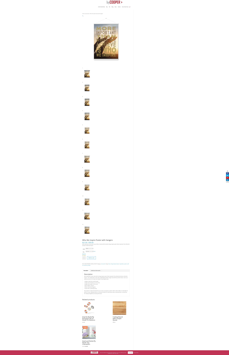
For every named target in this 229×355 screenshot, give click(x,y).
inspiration (121, 263)
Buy (107, 6)
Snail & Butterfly (101, 6)
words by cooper (87, 265)
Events (119, 6)
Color (84, 249)
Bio (109, 6)
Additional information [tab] (95, 270)
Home (83, 13)
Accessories (87, 13)
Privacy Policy (136, 352)
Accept (130, 352)
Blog (112, 6)
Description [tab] (86, 270)
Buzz (116, 6)
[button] (82, 15)
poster (125, 263)
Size (83, 252)
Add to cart (91, 258)
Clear (94, 251)
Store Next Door (125, 6)
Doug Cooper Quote (115, 263)
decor (109, 263)
